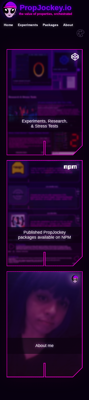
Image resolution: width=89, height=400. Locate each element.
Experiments (28, 25)
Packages (50, 25)
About (68, 25)
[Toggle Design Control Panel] (80, 33)
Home (8, 25)
